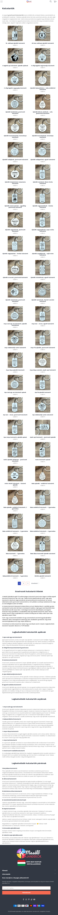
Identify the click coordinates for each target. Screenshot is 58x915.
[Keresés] (50, 1)
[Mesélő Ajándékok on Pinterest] (29, 900)
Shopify (48, 911)
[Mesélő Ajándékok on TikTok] (32, 900)
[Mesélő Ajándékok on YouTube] (34, 900)
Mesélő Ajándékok (16, 911)
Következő (34, 583)
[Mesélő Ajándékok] (29, 1)
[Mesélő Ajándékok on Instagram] (26, 900)
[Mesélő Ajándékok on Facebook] (23, 900)
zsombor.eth (36, 911)
